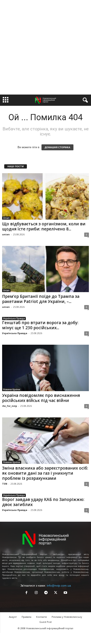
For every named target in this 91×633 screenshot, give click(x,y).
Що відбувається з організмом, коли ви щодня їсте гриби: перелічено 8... (43, 226)
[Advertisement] (45, 47)
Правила (26, 616)
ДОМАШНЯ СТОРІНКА (57, 147)
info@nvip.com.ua (59, 585)
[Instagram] (36, 593)
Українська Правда (14, 318)
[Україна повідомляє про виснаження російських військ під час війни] (45, 368)
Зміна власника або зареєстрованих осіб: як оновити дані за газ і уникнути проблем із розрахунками (45, 473)
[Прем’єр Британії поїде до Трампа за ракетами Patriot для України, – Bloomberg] (45, 269)
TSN (4, 483)
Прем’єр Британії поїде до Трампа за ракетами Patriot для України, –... (40, 299)
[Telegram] (46, 593)
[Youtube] (65, 593)
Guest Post (45, 621)
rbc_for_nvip (9, 405)
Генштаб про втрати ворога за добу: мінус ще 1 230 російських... (40, 325)
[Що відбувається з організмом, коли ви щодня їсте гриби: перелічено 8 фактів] (45, 196)
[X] (56, 593)
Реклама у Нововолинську (67, 616)
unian (6, 234)
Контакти (41, 616)
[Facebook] (26, 593)
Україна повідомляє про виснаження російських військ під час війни (41, 398)
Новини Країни (11, 389)
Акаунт (13, 616)
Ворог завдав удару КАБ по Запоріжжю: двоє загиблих (43, 502)
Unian (6, 217)
